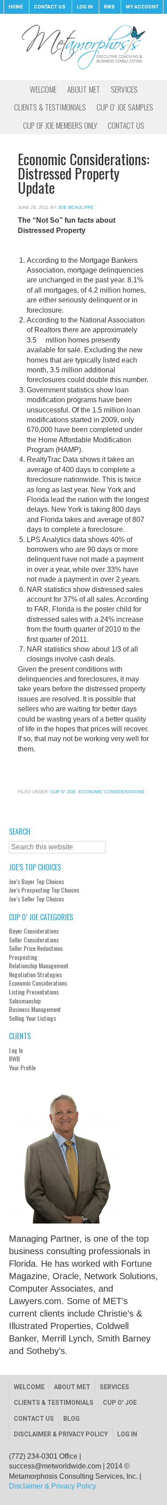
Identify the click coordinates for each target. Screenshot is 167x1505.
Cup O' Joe (63, 791)
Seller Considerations (34, 939)
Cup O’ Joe (120, 1402)
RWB (14, 1058)
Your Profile (22, 1067)
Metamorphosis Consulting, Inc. (83, 47)
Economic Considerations (111, 791)
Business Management (35, 1009)
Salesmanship (25, 1000)
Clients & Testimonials (54, 1402)
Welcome (29, 1387)
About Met (72, 1387)
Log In (16, 1050)
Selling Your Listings (32, 1018)
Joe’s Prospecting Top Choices (44, 889)
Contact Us (34, 1418)
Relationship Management (39, 965)
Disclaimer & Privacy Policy (61, 1434)
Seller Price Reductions (36, 948)
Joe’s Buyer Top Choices (36, 881)
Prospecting (23, 957)
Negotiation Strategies (35, 974)
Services (114, 1387)
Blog (71, 1418)
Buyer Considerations (34, 930)
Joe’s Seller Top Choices (36, 898)
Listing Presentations (34, 991)
